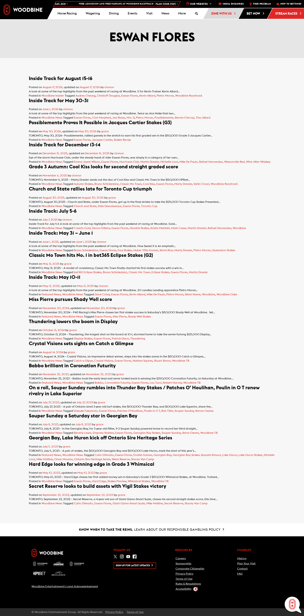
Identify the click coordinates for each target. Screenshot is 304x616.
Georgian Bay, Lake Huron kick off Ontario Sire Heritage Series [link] (100, 437)
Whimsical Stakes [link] (139, 481)
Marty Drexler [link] (183, 184)
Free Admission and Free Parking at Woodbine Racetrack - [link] (117, 4)
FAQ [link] (239, 573)
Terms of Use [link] (184, 578)
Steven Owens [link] (204, 410)
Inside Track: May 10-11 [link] (54, 277)
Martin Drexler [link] (149, 161)
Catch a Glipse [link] (83, 360)
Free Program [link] (262, 4)
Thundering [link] (137, 338)
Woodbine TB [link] (180, 360)
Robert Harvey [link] (172, 382)
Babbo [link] (99, 382)
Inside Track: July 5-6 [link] (53, 211)
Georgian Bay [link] (162, 455)
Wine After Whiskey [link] (258, 161)
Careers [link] (181, 558)
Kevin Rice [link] (166, 250)
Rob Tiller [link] (167, 410)
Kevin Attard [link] (147, 95)
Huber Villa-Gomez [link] (146, 250)
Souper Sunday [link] (184, 410)
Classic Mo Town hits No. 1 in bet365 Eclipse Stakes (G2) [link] (91, 255)
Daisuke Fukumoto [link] (86, 410)
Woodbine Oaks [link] (227, 294)
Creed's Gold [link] (82, 228)
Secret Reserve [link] (173, 503)
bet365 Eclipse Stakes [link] (88, 272)
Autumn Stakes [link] (83, 184)
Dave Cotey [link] (102, 294)
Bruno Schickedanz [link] (106, 184)
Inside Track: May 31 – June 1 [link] (61, 233)
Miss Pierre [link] (120, 316)
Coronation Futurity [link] (117, 382)
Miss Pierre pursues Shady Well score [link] (70, 299)
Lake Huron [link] (229, 455)
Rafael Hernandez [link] (211, 161)
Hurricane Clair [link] (129, 161)
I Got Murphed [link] (101, 117)
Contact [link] (242, 568)
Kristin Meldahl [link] (160, 228)
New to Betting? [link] (290, 4)
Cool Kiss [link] (149, 184)
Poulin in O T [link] (152, 410)
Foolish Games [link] (142, 455)
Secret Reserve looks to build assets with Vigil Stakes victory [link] (97, 486)
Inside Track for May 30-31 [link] (58, 100)
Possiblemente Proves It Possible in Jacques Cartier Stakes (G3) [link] (100, 122)
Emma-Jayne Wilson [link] (87, 161)
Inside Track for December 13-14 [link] (64, 144)
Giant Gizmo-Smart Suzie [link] (129, 503)
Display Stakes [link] (83, 338)
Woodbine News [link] (52, 117)
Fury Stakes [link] (125, 250)
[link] (23, 9)
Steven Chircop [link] (184, 117)
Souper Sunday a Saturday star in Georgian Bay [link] (83, 415)
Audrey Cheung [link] (85, 95)
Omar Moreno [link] (63, 459)
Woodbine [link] (239, 228)
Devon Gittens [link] (101, 228)
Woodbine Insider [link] (53, 95)
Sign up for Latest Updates (133, 565)
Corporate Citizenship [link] (190, 568)
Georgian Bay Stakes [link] (146, 432)
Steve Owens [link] (190, 432)
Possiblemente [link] (163, 117)
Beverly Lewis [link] (82, 432)
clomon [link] (109, 87)
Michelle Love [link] (169, 161)
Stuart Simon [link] (162, 360)
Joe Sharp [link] (118, 117)
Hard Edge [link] (99, 481)
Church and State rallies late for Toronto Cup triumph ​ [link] (91, 188)
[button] (182, 13)
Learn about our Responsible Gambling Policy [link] (150, 529)
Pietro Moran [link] (165, 95)
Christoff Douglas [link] (108, 95)
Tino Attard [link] (203, 117)
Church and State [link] (85, 206)
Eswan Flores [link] (129, 95)
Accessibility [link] (183, 589)
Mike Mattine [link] (44, 459)
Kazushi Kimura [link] (211, 455)
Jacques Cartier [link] (102, 139)
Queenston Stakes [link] (223, 250)
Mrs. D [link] (131, 117)
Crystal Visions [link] (103, 360)
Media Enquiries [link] (233, 4)
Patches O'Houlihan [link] (130, 410)
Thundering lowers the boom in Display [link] (73, 321)
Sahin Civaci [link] (201, 184)
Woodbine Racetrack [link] (188, 95)
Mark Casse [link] (178, 228)
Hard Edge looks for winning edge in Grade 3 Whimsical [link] (91, 464)
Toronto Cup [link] (149, 206)
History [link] (241, 558)
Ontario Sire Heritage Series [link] (92, 459)
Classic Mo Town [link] (131, 184)
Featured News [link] (51, 294)
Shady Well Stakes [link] (139, 316)
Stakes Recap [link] (122, 139)
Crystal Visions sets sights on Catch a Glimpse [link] (81, 343)
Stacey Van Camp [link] (142, 459)
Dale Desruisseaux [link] (110, 206)
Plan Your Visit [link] (246, 563)
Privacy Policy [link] (184, 573)
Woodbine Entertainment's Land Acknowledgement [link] (64, 586)
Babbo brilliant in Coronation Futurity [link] (72, 365)
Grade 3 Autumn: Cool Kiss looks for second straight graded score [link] (103, 166)
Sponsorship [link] (183, 563)
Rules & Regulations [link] (188, 583)
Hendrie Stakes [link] (139, 228)
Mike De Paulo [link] (188, 161)
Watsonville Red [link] (234, 161)
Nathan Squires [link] (143, 360)
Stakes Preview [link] (116, 481)
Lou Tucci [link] (156, 382)
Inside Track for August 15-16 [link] (60, 78)
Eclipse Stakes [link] (160, 272)
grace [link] (105, 131)
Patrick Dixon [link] (120, 338)
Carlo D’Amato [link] (104, 455)
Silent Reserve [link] (121, 459)
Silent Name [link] (193, 294)
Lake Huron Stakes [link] (250, 455)
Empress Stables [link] (103, 432)
